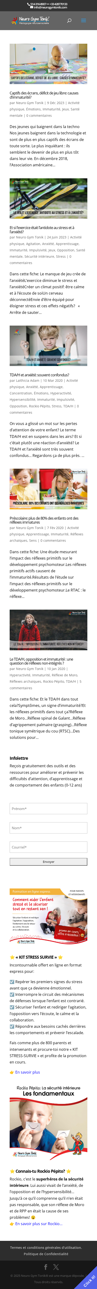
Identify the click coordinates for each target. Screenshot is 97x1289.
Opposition (65, 250)
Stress (61, 256)
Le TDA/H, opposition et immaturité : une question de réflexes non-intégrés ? (41, 661)
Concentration (21, 393)
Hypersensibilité (22, 399)
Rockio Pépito (39, 406)
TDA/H (68, 406)
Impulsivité (38, 250)
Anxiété (48, 243)
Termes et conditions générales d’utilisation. (46, 1247)
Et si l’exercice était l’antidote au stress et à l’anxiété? (42, 229)
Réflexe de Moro (64, 675)
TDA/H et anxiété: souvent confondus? (39, 375)
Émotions (33, 109)
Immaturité (51, 109)
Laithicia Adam (27, 380)
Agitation (33, 243)
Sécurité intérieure (39, 256)
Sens (33, 540)
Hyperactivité (60, 393)
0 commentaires (39, 115)
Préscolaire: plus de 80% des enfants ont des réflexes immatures (44, 520)
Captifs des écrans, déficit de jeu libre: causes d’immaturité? (44, 95)
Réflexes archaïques (25, 681)
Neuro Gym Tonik (29, 103)
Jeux (65, 109)
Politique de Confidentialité (46, 1254)
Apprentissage (67, 243)
